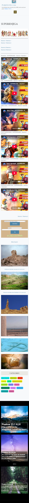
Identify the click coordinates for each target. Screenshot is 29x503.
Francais (17, 384)
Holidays (13, 388)
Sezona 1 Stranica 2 (6, 43)
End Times (4, 384)
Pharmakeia (5, 391)
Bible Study (13, 378)
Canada (20, 378)
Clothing (4, 381)
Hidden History (5, 388)
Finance (11, 384)
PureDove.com (9, 5)
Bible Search (14, 242)
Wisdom (11, 391)
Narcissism (20, 388)
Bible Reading (5, 378)
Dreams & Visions (17, 381)
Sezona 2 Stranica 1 (6, 47)
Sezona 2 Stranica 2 (6, 50)
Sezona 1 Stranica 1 (6, 40)
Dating (9, 381)
